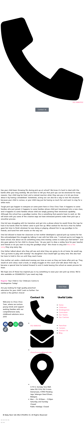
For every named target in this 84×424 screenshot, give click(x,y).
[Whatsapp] (15, 324)
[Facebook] (5, 324)
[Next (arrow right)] (4, 422)
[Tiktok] (5, 329)
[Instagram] (10, 324)
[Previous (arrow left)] (1, 422)
